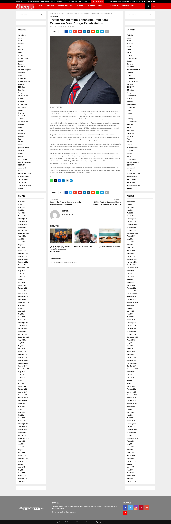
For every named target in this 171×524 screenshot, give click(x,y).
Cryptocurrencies (45, 1)
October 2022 (22, 334)
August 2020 (22, 406)
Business (59, 1)
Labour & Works (23, 122)
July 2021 (21, 374)
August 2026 (22, 201)
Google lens (22, 107)
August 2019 (22, 441)
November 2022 (23, 331)
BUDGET (21, 61)
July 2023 (21, 308)
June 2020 (21, 412)
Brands (20, 55)
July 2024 (21, 273)
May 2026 (21, 210)
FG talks (21, 98)
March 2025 (22, 250)
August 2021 (22, 372)
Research (21, 156)
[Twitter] (130, 507)
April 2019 (21, 452)
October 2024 (22, 265)
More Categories (83, 1)
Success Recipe (23, 176)
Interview (21, 113)
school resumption (24, 162)
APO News (36, 1)
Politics (53, 1)
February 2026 (23, 219)
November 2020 (23, 398)
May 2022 (21, 346)
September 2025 (23, 233)
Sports (20, 171)
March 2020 (22, 421)
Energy (20, 93)
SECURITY (21, 165)
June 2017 (21, 467)
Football (21, 101)
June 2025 (21, 242)
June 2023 (21, 311)
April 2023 (21, 317)
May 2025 (21, 245)
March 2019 (22, 455)
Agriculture (22, 35)
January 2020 (22, 426)
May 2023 (21, 314)
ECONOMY (21, 87)
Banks (20, 52)
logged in (61, 262)
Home (30, 1)
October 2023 (22, 299)
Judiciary (21, 119)
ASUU (20, 46)
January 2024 (22, 291)
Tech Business (23, 179)
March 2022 (22, 351)
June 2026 (21, 207)
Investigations (23, 116)
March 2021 (22, 386)
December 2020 (23, 395)
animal (20, 38)
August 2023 (22, 305)
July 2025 (21, 239)
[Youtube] (125, 513)
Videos (65, 1)
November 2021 (23, 363)
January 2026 (22, 221)
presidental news (23, 147)
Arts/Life (21, 44)
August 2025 (22, 236)
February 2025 (23, 253)
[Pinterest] (141, 507)
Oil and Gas (22, 133)
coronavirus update (24, 70)
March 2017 (22, 476)
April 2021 (21, 383)
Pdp (19, 139)
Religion (20, 153)
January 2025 (22, 256)
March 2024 (22, 285)
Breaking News (53, 16)
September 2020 (23, 403)
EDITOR (53, 26)
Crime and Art (22, 78)
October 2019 (22, 435)
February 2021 (23, 389)
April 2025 (21, 247)
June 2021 (21, 377)
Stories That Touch (24, 174)
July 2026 (21, 204)
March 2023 (22, 320)
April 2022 (21, 348)
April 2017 (21, 473)
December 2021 (23, 360)
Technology (22, 182)
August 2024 (22, 271)
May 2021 (21, 380)
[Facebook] (125, 507)
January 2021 (22, 392)
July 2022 (21, 343)
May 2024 (21, 279)
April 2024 (21, 282)
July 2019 (21, 444)
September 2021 (23, 369)
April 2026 (21, 213)
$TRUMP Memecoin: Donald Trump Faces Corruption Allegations (128, 1)
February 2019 (23, 458)
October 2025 (22, 230)
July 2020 (21, 409)
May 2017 (21, 470)
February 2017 (23, 478)
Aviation (20, 49)
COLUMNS (21, 67)
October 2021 (22, 366)
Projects (21, 150)
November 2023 (23, 296)
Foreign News (22, 104)
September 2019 (23, 438)
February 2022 (23, 354)
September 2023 (23, 302)
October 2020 (22, 400)
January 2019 (22, 461)
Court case (21, 72)
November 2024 (23, 262)
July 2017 (21, 464)
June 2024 (21, 276)
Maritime (21, 124)
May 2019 (21, 449)
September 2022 (23, 337)
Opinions (21, 136)
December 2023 (23, 294)
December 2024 (23, 259)
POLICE (20, 142)
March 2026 (22, 216)
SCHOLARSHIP (73, 1)
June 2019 (21, 447)
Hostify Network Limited (107, 522)
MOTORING (22, 130)
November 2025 (23, 227)
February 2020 (23, 424)
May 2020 (21, 415)
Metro (20, 127)
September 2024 (23, 268)
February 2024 (23, 288)
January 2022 (22, 357)
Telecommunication (24, 185)
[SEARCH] (42, 15)
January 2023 (22, 325)
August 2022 (22, 340)
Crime (20, 75)
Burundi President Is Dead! (83, 246)
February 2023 (23, 322)
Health (20, 110)
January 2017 (22, 481)
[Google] (146, 507)
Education (21, 90)
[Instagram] (136, 507)
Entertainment (23, 96)
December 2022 (23, 328)
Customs (21, 84)
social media (22, 168)
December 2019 (23, 429)
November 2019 (23, 432)
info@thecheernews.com (68, 512)
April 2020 (21, 418)
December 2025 (23, 224)
